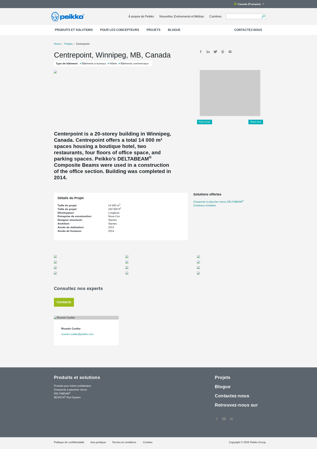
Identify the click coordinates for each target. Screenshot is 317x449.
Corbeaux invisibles (204, 205)
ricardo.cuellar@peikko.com (77, 334)
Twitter (215, 52)
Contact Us (231, 417)
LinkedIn (208, 52)
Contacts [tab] (64, 302)
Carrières (215, 16)
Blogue (174, 29)
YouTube (224, 417)
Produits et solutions (74, 29)
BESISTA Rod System (67, 397)
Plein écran (204, 122)
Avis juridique (98, 442)
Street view (255, 122)
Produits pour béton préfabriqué (72, 385)
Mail (230, 52)
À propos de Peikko (141, 16)
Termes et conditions (124, 442)
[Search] (263, 16)
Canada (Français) (249, 4)
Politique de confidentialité (69, 442)
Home (57, 43)
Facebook (201, 52)
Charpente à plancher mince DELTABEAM (218, 201)
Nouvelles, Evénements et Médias (181, 16)
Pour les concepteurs (119, 29)
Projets (154, 29)
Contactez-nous (248, 29)
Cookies (147, 442)
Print (223, 52)
